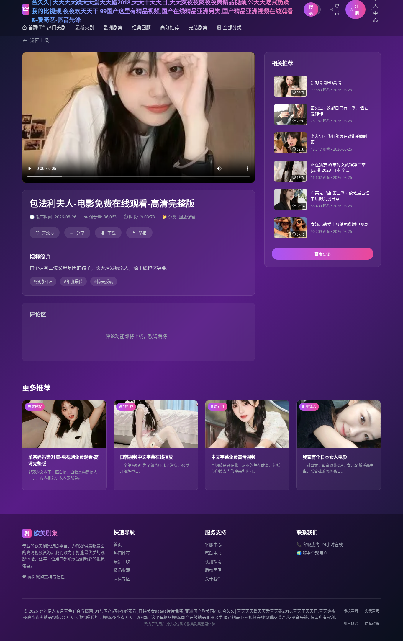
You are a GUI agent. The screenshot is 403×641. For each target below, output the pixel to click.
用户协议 (351, 623)
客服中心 (213, 544)
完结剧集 (198, 27)
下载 (108, 233)
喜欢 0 (44, 233)
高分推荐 (169, 27)
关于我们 (213, 578)
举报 (139, 233)
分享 (77, 233)
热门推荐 (122, 553)
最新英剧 (84, 27)
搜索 (311, 9)
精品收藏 (122, 570)
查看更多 (322, 254)
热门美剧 (56, 27)
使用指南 (213, 561)
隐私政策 (372, 623)
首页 (118, 544)
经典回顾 (141, 27)
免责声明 (372, 611)
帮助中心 (213, 553)
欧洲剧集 (113, 27)
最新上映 (122, 561)
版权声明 (213, 570)
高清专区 (122, 578)
